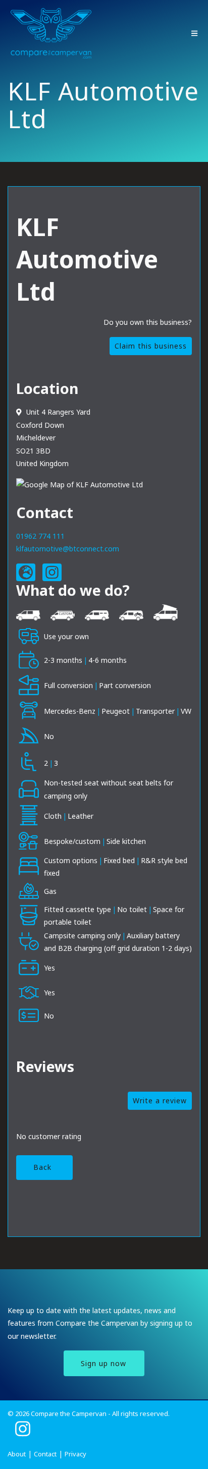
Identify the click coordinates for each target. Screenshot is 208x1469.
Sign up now (103, 1363)
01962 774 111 (40, 536)
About (17, 1453)
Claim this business (151, 346)
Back (42, 1167)
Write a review (160, 1100)
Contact (45, 1453)
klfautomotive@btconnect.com (67, 548)
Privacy (75, 1453)
